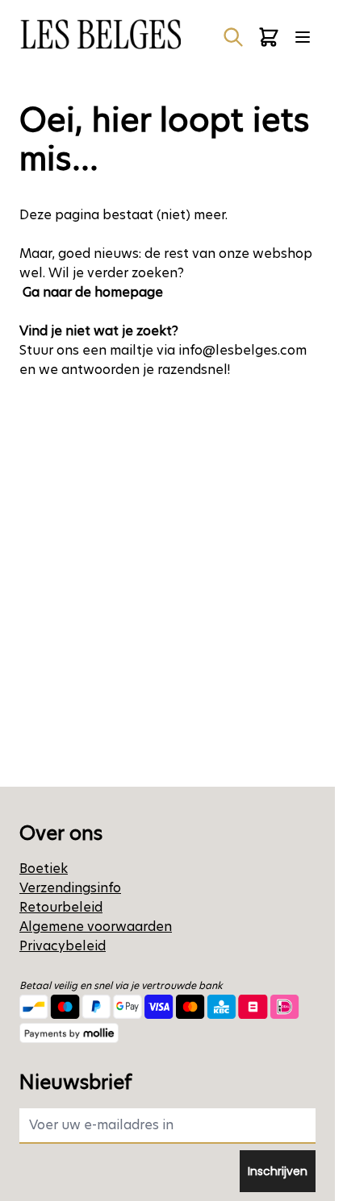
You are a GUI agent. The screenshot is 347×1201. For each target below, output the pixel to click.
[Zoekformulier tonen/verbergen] (233, 37)
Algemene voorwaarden (95, 926)
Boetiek (43, 868)
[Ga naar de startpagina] (100, 34)
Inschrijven (277, 1171)
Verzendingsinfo (70, 888)
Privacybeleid (62, 946)
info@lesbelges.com (242, 350)
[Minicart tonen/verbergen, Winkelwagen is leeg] (268, 37)
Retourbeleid (60, 907)
